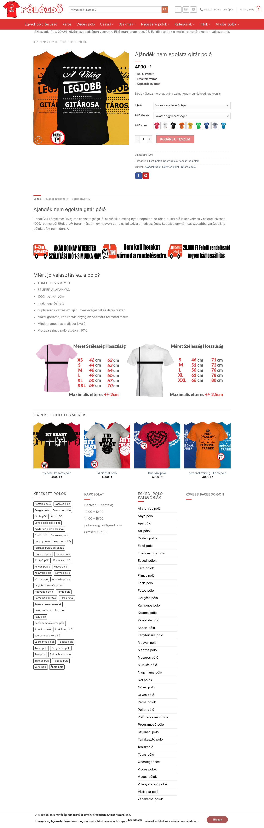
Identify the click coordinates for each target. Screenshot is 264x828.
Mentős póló (147, 650)
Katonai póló (147, 613)
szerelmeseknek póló (47, 635)
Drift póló (56, 516)
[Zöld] (198, 125)
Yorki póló (41, 666)
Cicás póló (41, 516)
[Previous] (34, 454)
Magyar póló (147, 643)
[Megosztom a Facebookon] (138, 175)
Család (105, 24)
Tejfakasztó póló (150, 739)
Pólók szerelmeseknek (48, 604)
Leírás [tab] (37, 198)
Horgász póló (148, 598)
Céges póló (86, 24)
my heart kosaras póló (56, 473)
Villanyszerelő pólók (153, 784)
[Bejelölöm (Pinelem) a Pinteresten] (145, 175)
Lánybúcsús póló (150, 635)
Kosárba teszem (175, 139)
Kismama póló (61, 560)
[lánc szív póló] (157, 445)
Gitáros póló (188, 166)
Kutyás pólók (42, 566)
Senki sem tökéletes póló (50, 623)
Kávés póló (60, 566)
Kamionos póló (149, 605)
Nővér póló (146, 687)
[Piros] (157, 125)
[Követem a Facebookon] (178, 9)
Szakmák (126, 24)
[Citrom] (190, 125)
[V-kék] (223, 125)
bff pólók (145, 531)
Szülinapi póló (148, 732)
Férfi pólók (155, 160)
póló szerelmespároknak (49, 610)
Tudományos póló (60, 654)
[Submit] (165, 9)
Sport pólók (78, 42)
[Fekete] (173, 125)
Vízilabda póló (148, 792)
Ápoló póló (56, 666)
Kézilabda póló (148, 620)
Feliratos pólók (171, 166)
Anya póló (145, 516)
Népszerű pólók (154, 24)
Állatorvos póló (149, 508)
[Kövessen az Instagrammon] (185, 9)
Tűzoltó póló (60, 660)
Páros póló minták (45, 597)
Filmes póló (146, 575)
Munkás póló (147, 665)
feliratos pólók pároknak (49, 547)
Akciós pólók (226, 24)
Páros (67, 24)
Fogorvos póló (43, 554)
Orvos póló (146, 695)
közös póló (41, 579)
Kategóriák (183, 24)
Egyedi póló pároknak (47, 522)
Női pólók (145, 680)
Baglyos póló (62, 503)
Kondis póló (146, 628)
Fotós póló (146, 590)
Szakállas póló (63, 629)
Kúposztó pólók (61, 579)
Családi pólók (147, 538)
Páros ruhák (67, 597)
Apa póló (144, 523)
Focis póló (145, 583)
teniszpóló (145, 747)
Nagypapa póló (44, 591)
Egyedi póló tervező (41, 24)
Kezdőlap (39, 42)
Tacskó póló (65, 641)
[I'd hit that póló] (107, 445)
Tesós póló (146, 754)
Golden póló (62, 554)
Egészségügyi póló (151, 553)
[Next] (230, 454)
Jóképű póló (42, 560)
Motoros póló (148, 657)
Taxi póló (40, 654)
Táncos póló (42, 660)
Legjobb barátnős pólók (49, 585)
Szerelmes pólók (45, 641)
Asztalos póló (43, 503)
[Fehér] (165, 125)
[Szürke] (215, 125)
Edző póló (145, 546)
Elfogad (217, 819)
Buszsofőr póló (62, 510)
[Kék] (207, 125)
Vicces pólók (147, 769)
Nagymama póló (150, 672)
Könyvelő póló (43, 572)
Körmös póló (62, 572)
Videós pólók (147, 777)
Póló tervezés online (153, 717)
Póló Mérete (142, 115)
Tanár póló (41, 648)
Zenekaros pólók (189, 160)
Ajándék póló (153, 166)
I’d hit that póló (107, 473)
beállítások (135, 820)
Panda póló (63, 591)
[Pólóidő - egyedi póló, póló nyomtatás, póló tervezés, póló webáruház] (33, 9)
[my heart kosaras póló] (56, 445)
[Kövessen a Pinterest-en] (193, 9)
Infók (204, 24)
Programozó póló (151, 724)
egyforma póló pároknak (49, 529)
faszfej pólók (42, 541)
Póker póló (146, 710)
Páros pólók (147, 702)
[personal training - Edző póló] (207, 445)
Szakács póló (43, 629)
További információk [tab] (56, 198)
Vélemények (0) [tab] (81, 198)
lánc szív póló (157, 473)
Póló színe (141, 125)
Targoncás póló (60, 648)
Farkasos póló (59, 535)
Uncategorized (149, 762)
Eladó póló (41, 535)
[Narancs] (182, 125)
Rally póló (40, 616)
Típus (138, 105)
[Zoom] (38, 140)
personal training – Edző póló (207, 473)
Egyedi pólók (57, 42)
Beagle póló (42, 510)
